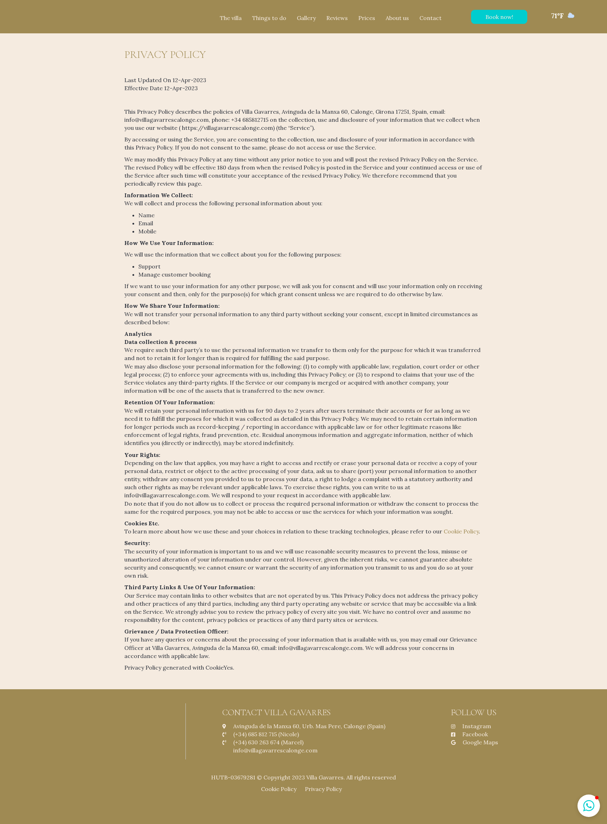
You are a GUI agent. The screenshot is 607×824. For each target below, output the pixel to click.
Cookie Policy (461, 531)
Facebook (475, 734)
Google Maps (480, 742)
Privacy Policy (325, 788)
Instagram (476, 726)
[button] (499, 17)
